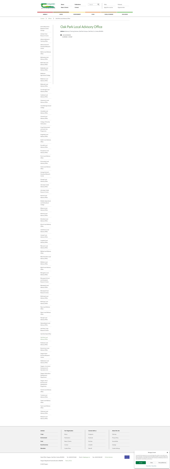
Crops (61, 14)
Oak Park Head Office (46, 334)
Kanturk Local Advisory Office (44, 196)
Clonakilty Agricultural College (46, 106)
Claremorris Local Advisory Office (45, 101)
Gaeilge (114, 445)
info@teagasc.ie (86, 457)
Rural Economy (109, 14)
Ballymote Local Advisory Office (44, 85)
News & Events (64, 7)
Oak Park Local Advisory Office (44, 338)
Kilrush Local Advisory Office (46, 225)
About (62, 4)
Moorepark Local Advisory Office (45, 286)
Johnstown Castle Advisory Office (45, 185)
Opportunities (121, 7)
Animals (45, 14)
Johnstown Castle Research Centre (45, 191)
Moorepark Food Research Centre (45, 291)
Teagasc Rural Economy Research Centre (45, 355)
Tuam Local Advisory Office (45, 407)
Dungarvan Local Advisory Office (45, 151)
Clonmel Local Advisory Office (44, 117)
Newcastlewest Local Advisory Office (45, 324)
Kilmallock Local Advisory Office (44, 220)
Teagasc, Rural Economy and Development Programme (44, 383)
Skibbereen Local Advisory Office (45, 361)
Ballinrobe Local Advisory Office (44, 63)
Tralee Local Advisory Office (45, 401)
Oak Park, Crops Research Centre (45, 329)
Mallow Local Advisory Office (46, 252)
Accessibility (115, 441)
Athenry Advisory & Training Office (45, 40)
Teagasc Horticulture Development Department (45, 375)
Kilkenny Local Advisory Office (44, 209)
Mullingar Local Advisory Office (44, 302)
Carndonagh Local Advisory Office (45, 90)
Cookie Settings (116, 448)
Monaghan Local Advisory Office (45, 273)
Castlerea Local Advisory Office (44, 96)
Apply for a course (108, 7)
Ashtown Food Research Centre (45, 34)
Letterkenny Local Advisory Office (45, 230)
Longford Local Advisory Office (44, 241)
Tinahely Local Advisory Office (44, 396)
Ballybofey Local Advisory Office (44, 69)
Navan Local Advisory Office (46, 313)
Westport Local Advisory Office (44, 417)
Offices (50, 18)
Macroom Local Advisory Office (44, 246)
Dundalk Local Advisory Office (44, 146)
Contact (77, 7)
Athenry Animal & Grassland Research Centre (45, 46)
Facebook (90, 437)
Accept (140, 462)
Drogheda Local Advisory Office (44, 135)
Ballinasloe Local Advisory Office (44, 58)
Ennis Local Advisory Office (45, 157)
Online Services (109, 457)
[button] (167, 452)
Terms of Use (68, 460)
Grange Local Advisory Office (44, 180)
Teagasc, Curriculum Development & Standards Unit (45, 368)
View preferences (162, 462)
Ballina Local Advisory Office (46, 52)
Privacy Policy (148, 465)
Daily (105, 4)
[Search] (98, 4)
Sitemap (114, 434)
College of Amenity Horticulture (45, 122)
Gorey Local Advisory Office (45, 167)
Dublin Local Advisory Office (46, 140)
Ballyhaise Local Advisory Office (44, 79)
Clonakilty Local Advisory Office (44, 112)
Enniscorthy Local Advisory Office (45, 162)
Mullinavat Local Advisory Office (44, 297)
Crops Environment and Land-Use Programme (45, 129)
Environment (77, 14)
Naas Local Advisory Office (45, 308)
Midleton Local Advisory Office (44, 263)
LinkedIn (90, 445)
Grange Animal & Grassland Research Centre (45, 174)
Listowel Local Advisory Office (44, 236)
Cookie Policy (67, 448)
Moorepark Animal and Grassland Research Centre (45, 280)
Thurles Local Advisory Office (46, 390)
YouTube (90, 441)
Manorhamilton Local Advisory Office (46, 257)
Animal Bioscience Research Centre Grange (45, 28)
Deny (151, 462)
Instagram (90, 434)
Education (125, 14)
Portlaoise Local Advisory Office (44, 343)
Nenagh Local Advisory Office (44, 318)
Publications (78, 4)
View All (90, 448)
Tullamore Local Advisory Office (44, 412)
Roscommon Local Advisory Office (45, 349)
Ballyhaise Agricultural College (45, 74)
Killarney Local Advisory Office (44, 214)
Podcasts (120, 4)
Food (93, 14)
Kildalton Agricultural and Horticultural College (46, 202)
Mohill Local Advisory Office (46, 268)
